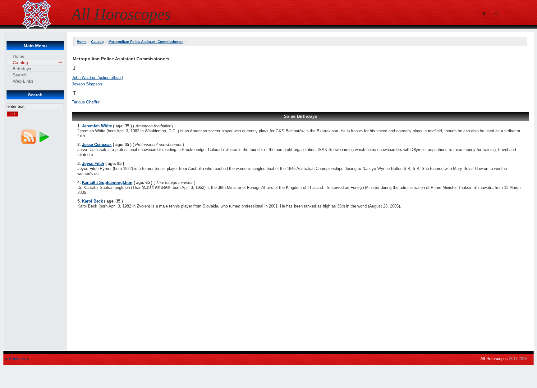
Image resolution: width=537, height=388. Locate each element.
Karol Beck (92, 201)
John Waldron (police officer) (97, 77)
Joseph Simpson (87, 84)
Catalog (97, 41)
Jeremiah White (97, 126)
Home (81, 41)
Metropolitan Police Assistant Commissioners (145, 41)
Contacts (17, 359)
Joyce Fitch (93, 163)
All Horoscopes (494, 358)
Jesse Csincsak (97, 144)
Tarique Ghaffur (85, 102)
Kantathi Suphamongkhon (107, 182)
